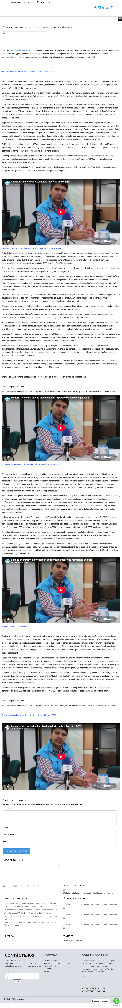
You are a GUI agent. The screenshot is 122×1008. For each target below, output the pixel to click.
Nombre (5, 827)
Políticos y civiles (50, 960)
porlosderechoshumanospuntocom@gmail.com (24, 966)
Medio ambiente (49, 966)
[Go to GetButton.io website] (116, 1005)
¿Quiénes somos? (14, 2)
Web (4, 841)
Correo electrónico (8, 834)
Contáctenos (29, 2)
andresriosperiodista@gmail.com (23, 963)
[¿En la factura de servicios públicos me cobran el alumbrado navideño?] (64, 908)
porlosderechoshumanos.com (22, 50)
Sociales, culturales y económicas (56, 963)
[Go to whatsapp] (116, 1001)
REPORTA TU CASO (91, 869)
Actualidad (47, 968)
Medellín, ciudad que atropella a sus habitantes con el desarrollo (88, 893)
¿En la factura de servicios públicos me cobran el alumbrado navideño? (90, 904)
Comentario (7, 809)
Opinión (46, 971)
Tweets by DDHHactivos (72, 941)
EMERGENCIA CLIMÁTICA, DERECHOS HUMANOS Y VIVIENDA (27, 913)
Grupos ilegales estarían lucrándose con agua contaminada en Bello (30, 910)
